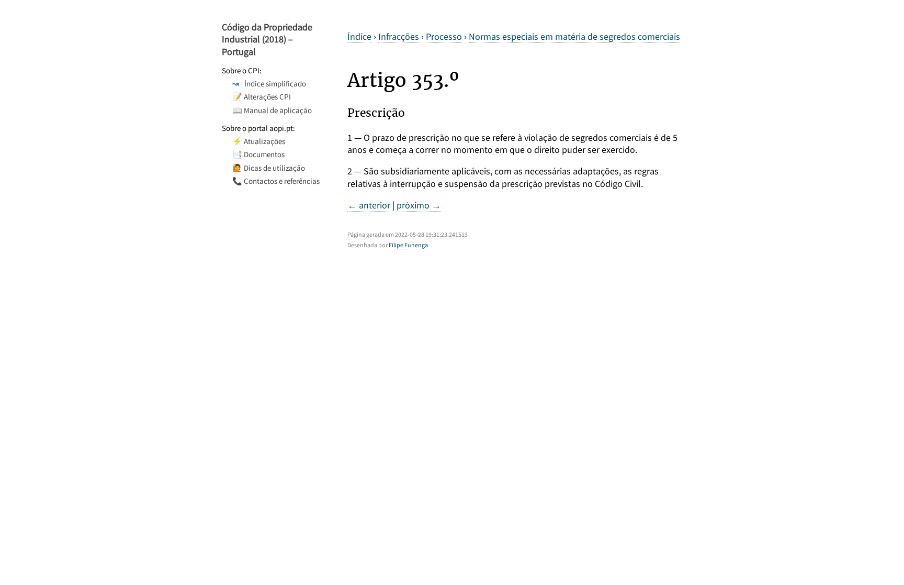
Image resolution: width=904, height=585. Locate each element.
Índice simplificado (269, 84)
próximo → (419, 205)
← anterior (368, 205)
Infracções (398, 36)
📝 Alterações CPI (261, 97)
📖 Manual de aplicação (272, 110)
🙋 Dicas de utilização (268, 168)
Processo (444, 36)
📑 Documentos (258, 154)
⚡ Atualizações (258, 141)
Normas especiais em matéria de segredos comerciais (574, 36)
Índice (359, 36)
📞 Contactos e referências (276, 181)
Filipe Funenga (408, 245)
